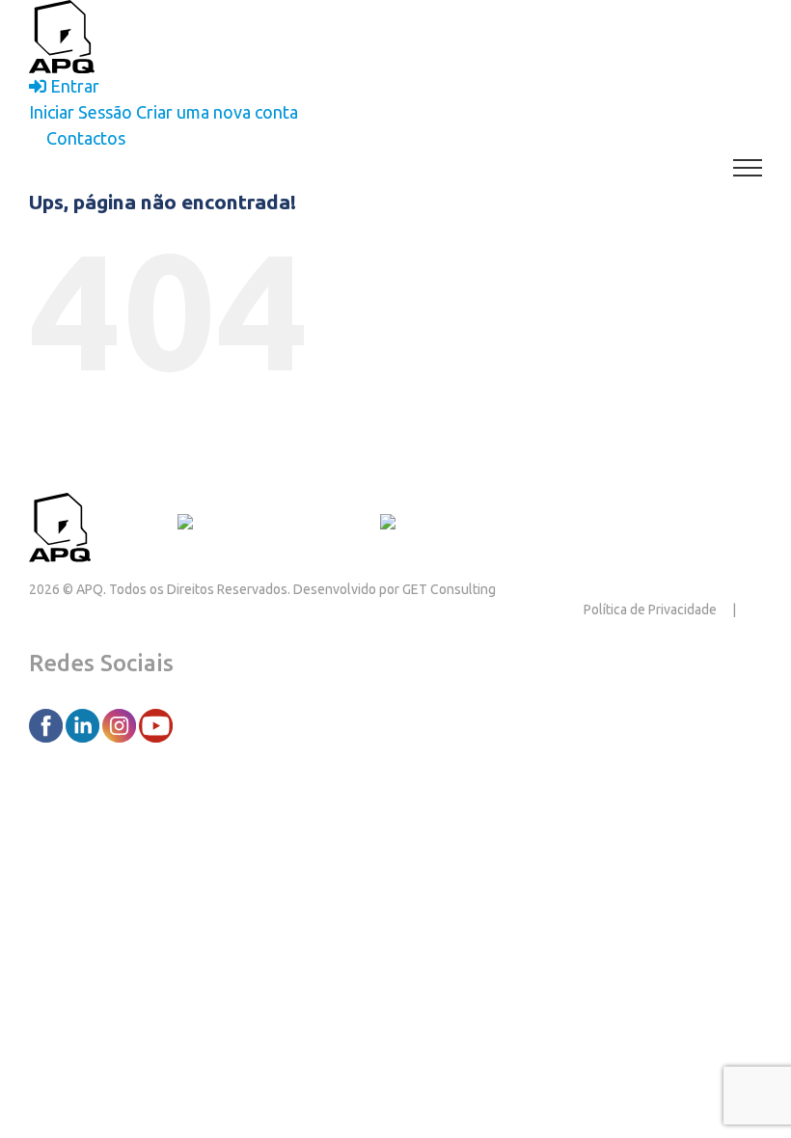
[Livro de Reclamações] (271, 524)
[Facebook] (47, 724)
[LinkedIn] (84, 724)
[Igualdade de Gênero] (460, 524)
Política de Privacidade (650, 609)
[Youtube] (156, 724)
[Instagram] (120, 724)
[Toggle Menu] (748, 167)
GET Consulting (449, 589)
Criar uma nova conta (217, 112)
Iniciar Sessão (80, 112)
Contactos (134, 524)
